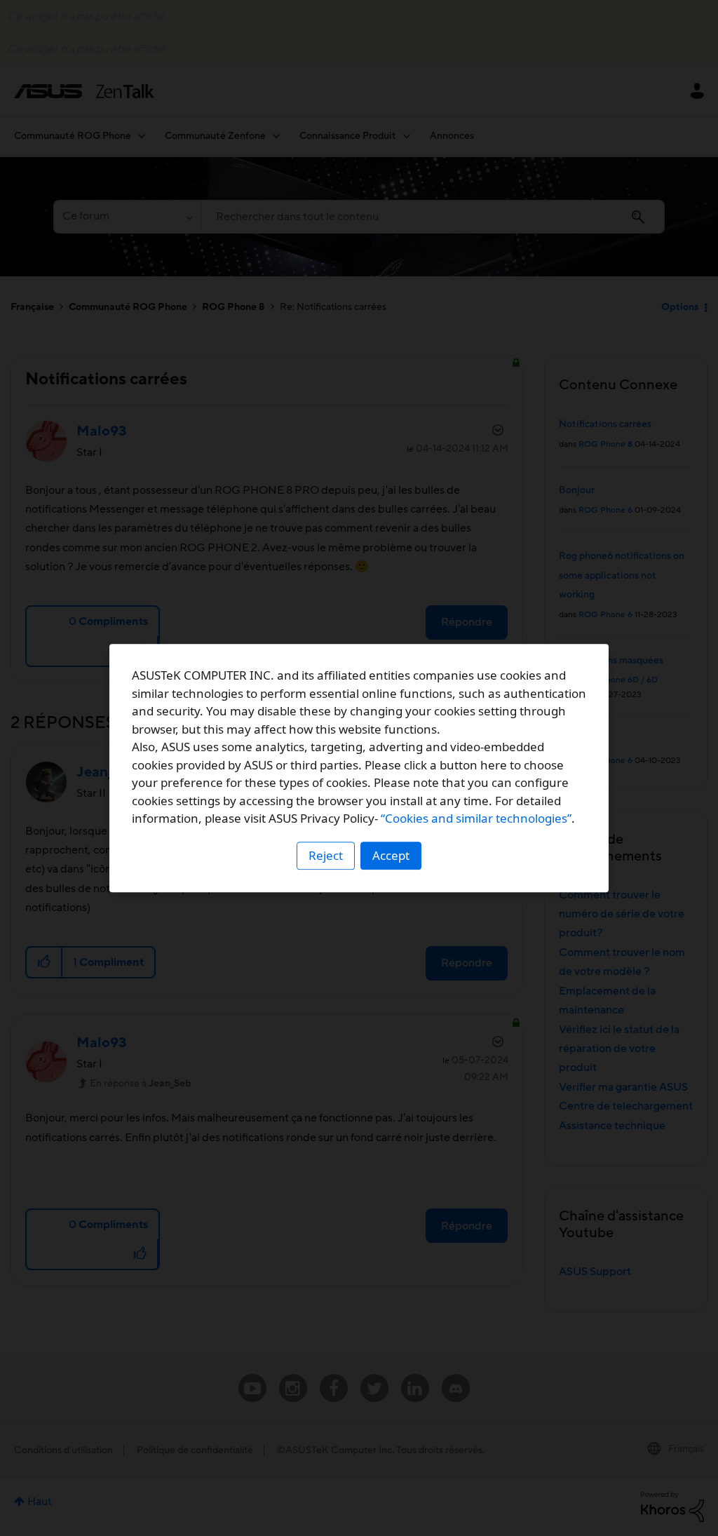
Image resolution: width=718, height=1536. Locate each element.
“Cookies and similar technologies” (476, 818)
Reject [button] (326, 855)
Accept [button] (390, 855)
